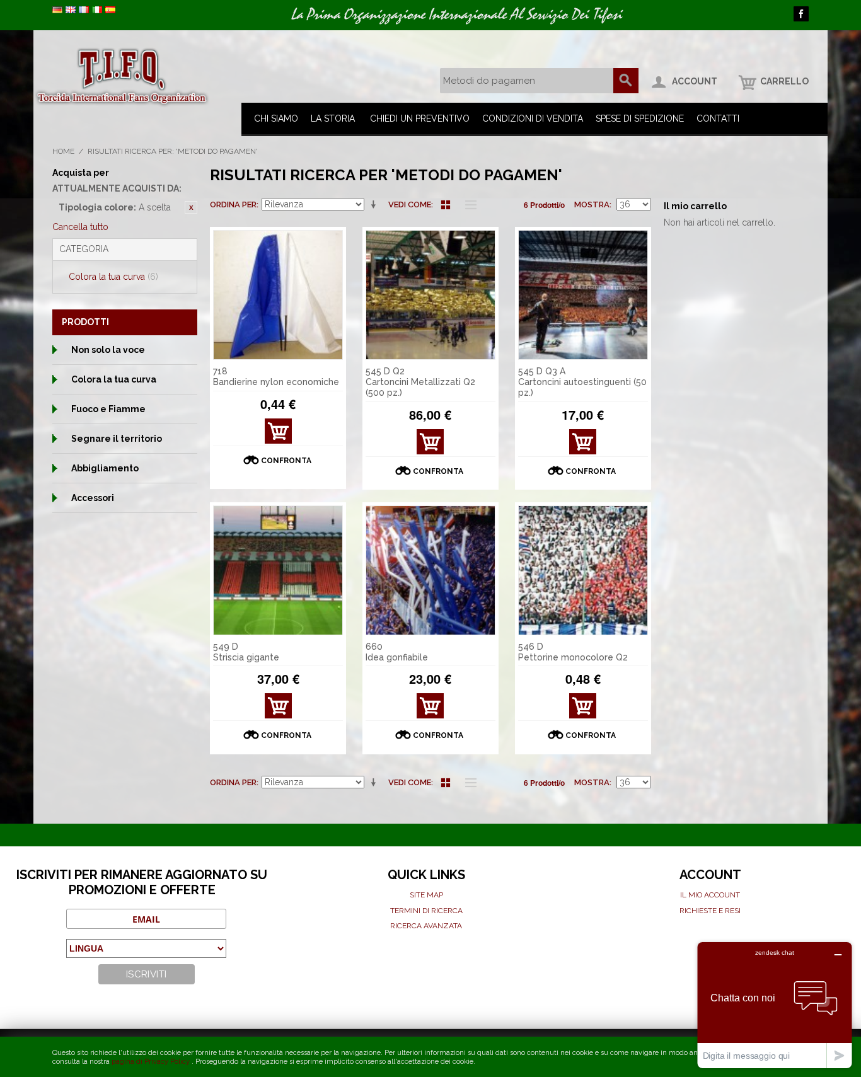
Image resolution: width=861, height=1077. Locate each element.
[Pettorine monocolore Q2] (583, 570)
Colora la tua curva (113, 277)
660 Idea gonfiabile (397, 652)
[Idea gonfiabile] (430, 570)
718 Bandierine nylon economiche (276, 376)
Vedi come (409, 204)
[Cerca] (626, 80)
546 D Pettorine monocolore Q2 (573, 652)
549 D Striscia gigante (246, 652)
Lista (467, 204)
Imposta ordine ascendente (375, 204)
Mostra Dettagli (278, 434)
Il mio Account (710, 894)
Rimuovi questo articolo (191, 207)
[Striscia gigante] (278, 570)
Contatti (717, 118)
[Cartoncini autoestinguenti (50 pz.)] (583, 295)
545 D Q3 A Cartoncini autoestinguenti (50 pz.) (582, 382)
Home (63, 151)
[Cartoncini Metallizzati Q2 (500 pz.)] (430, 295)
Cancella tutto (80, 227)
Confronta (286, 460)
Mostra (592, 204)
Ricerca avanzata (426, 925)
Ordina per (233, 204)
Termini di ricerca (426, 910)
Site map (426, 894)
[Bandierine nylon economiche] (278, 295)
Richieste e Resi (710, 910)
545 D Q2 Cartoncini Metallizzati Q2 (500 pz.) (420, 382)
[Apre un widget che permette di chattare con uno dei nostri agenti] (775, 1005)
